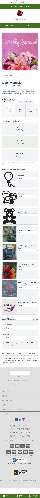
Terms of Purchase (20, 480)
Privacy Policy (6, 480)
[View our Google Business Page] (20, 421)
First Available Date (26, 102)
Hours (34, 496)
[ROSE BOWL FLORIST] (20, 20)
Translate (26, 3)
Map (20, 496)
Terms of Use (35, 480)
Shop (11, 25)
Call (7, 496)
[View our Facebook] (16, 421)
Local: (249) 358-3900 (20, 436)
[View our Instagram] (23, 421)
